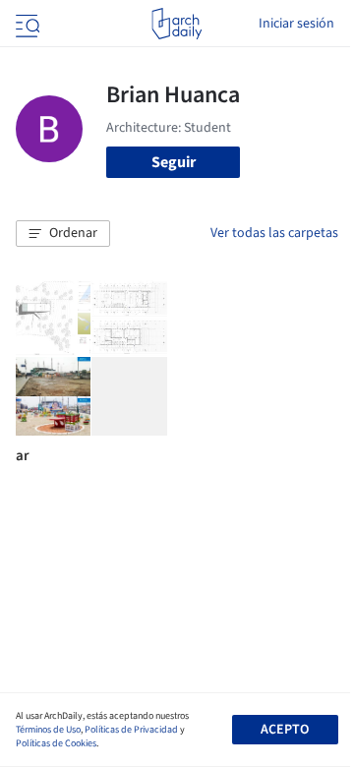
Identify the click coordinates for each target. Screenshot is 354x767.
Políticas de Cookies (56, 743)
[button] (63, 234)
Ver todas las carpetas (274, 233)
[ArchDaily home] (176, 23)
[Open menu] (25, 23)
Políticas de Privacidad (131, 730)
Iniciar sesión (296, 23)
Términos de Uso (48, 730)
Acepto (285, 729)
